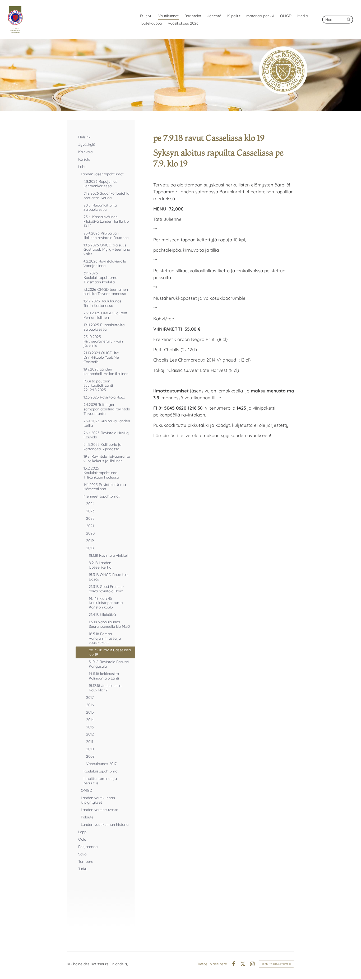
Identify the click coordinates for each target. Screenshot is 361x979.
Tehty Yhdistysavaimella (276, 964)
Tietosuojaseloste (212, 964)
